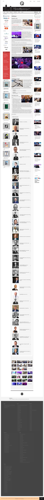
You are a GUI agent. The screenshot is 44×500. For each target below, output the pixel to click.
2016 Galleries (6, 489)
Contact (34, 1)
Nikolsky (28, 39)
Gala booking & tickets (7, 406)
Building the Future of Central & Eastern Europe (10, 405)
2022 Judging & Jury (37, 182)
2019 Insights (21, 436)
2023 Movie (6, 483)
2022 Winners (19, 417)
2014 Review (19, 428)
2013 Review (19, 429)
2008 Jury (31, 425)
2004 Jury (31, 430)
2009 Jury (31, 424)
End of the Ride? (22, 440)
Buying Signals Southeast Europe (23, 457)
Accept (41, 498)
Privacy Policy (38, 1)
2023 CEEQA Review (7, 440)
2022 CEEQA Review (7, 441)
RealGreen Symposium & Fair (23, 452)
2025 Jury (31, 406)
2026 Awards (19, 406)
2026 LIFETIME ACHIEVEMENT (8, 469)
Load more (36, 175)
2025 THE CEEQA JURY (7, 476)
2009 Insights (21, 458)
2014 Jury (31, 418)
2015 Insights (21, 446)
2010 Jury (31, 423)
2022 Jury (36, 181)
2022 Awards (19, 416)
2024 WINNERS (19, 412)
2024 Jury (31, 407)
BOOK (30, 1)
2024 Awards (19, 411)
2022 (35, 180)
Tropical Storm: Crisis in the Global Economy (25, 462)
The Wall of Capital (22, 447)
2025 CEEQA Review (7, 436)
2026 (5, 465)
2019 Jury (31, 412)
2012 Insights (21, 451)
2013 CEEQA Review (7, 452)
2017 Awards (19, 423)
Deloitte (15, 76)
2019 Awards (19, 418)
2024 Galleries (6, 482)
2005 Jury (31, 429)
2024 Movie (6, 481)
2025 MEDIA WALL (6, 477)
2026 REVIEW (19, 407)
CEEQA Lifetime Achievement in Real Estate (22, 405)
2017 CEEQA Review (7, 447)
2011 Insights (21, 453)
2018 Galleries (6, 487)
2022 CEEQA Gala (23, 28)
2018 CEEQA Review (20, 422)
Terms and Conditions (7, 435)
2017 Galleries (6, 488)
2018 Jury (31, 413)
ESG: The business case (22, 434)
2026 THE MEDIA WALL (7, 470)
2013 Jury (31, 419)
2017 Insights (21, 441)
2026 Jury (31, 405)
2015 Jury (31, 417)
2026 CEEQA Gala (6, 434)
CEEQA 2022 (37, 180)
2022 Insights (21, 435)
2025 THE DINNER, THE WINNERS (8, 471)
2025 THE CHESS (6, 475)
